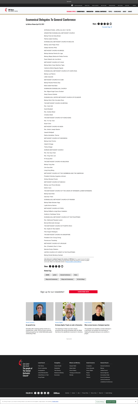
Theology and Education (75, 372)
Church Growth (57, 366)
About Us (101, 393)
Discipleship (57, 368)
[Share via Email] (111, 24)
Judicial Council (104, 370)
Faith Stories (41, 366)
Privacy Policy (85, 393)
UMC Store (120, 5)
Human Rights (59, 322)
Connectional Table (104, 375)
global (54, 275)
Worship (71, 375)
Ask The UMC (103, 5)
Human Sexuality (90, 368)
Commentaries (81, 11)
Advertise (67, 393)
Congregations (41, 370)
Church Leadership (42, 368)
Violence (88, 377)
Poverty (88, 375)
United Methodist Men (43, 372)
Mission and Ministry (75, 363)
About (124, 11)
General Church (104, 363)
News (75, 275)
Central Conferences (105, 379)
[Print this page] (108, 24)
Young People (41, 377)
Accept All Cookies (111, 401)
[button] (35, 393)
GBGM (47, 275)
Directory (87, 5)
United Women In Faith (43, 375)
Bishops (102, 368)
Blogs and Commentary (51, 279)
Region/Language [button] (78, 5)
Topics (110, 11)
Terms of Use (93, 393)
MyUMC (134, 5)
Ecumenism (57, 375)
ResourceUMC (112, 5)
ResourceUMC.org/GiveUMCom (73, 261)
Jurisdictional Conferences (106, 381)
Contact (73, 393)
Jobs (79, 393)
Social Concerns (30, 322)
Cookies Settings (100, 401)
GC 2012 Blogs (80, 279)
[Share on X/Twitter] (102, 24)
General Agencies (104, 372)
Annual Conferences (105, 377)
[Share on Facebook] (99, 24)
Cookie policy (55, 401)
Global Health (73, 368)
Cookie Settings (109, 393)
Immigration (89, 11)
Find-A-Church (95, 5)
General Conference (101, 11)
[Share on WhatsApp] (105, 24)
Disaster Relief (73, 366)
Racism (88, 372)
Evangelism (57, 363)
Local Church (88, 322)
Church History (73, 370)
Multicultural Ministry (59, 372)
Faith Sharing (57, 370)
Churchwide (117, 11)
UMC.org (127, 5)
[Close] (135, 401)
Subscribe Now (83, 292)
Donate (130, 11)
